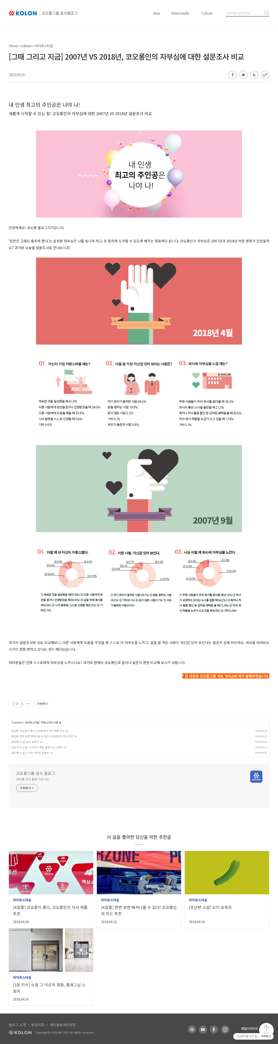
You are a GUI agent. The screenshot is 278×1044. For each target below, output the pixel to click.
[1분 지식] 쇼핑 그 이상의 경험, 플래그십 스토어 (37, 747)
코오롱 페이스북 (214, 1029)
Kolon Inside (180, 13)
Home (13, 45)
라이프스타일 (44, 45)
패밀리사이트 (249, 1028)
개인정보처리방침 (63, 1024)
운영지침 (37, 1024)
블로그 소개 (17, 1024)
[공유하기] (22, 703)
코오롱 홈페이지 (192, 1029)
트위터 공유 (254, 75)
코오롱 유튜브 (203, 1029)
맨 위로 (266, 1030)
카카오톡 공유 (243, 75)
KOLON (20, 1032)
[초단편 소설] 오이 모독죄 (25, 742)
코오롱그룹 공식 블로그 (35, 773)
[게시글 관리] (27, 703)
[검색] (266, 13)
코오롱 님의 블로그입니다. (33, 779)
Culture (206, 13)
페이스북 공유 (232, 75)
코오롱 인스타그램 (225, 1029)
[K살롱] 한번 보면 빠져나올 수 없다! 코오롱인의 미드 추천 (42, 736)
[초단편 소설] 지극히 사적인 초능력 (30, 752)
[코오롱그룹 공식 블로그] (43, 13)
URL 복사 (265, 75)
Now (156, 13)
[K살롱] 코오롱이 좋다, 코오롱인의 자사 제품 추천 (37, 730)
